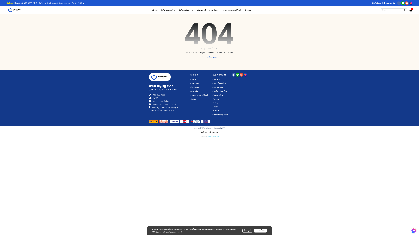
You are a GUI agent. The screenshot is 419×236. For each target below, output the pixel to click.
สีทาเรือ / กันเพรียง (219, 91)
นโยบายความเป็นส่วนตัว (163, 232)
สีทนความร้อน (217, 95)
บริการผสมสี (194, 87)
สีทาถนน (215, 99)
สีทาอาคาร (216, 79)
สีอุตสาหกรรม (217, 87)
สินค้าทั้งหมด (195, 83)
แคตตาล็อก (194, 91)
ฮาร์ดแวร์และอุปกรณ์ (220, 114)
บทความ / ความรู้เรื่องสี (199, 95)
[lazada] (410, 3)
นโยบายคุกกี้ (178, 232)
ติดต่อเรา (193, 99)
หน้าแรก (193, 79)
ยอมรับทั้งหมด (260, 231)
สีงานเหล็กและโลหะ (219, 83)
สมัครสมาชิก (390, 3)
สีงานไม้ (215, 103)
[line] (403, 3)
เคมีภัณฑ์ (215, 110)
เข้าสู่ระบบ (377, 3)
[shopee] (407, 3)
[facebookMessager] (413, 230)
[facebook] (399, 3)
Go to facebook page (209, 57)
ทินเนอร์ (215, 107)
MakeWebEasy (214, 136)
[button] (393, 10)
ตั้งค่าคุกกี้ (247, 231)
